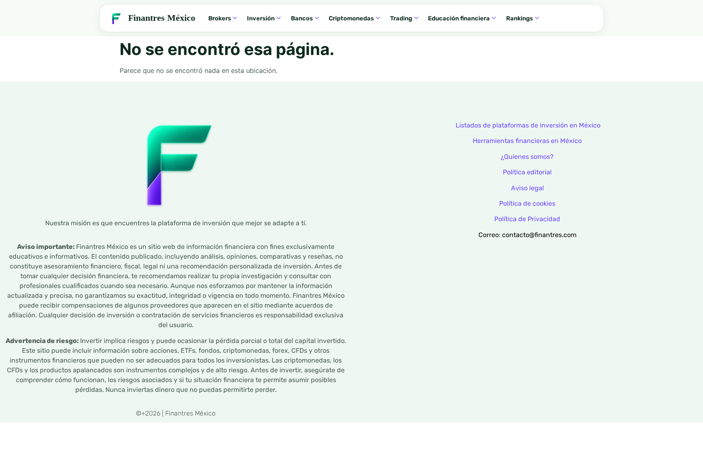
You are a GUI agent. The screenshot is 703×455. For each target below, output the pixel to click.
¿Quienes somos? (527, 156)
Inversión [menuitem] (261, 18)
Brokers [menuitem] (219, 18)
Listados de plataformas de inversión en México (528, 125)
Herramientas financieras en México (527, 141)
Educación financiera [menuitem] (459, 18)
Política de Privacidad (527, 219)
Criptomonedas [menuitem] (351, 18)
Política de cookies (527, 203)
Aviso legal (527, 188)
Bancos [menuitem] (302, 18)
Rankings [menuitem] (519, 18)
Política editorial (527, 172)
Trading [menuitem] (401, 18)
